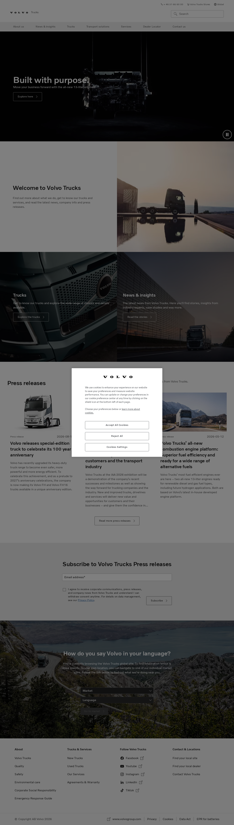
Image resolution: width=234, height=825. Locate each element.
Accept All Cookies (117, 425)
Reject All (117, 436)
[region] (117, 412)
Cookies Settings (117, 447)
